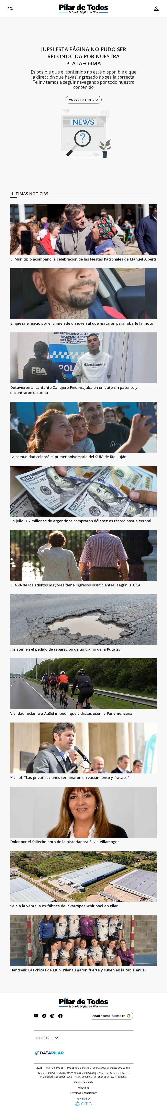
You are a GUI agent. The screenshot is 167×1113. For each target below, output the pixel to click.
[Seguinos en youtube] (36, 1016)
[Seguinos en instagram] (52, 1016)
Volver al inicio (83, 100)
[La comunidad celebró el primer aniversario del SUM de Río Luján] (83, 427)
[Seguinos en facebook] (60, 1016)
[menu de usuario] (156, 8)
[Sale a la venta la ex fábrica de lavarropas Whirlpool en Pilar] (83, 876)
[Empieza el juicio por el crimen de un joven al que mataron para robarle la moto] (83, 293)
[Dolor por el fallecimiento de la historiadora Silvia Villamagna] (83, 812)
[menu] (31, 8)
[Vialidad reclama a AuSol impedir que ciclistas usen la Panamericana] (83, 683)
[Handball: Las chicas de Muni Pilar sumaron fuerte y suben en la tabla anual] (83, 940)
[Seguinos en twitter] (44, 1016)
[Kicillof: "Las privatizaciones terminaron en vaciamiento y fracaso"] (83, 748)
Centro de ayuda (83, 1082)
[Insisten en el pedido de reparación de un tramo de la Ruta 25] (83, 619)
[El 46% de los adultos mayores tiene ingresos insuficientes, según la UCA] (83, 555)
